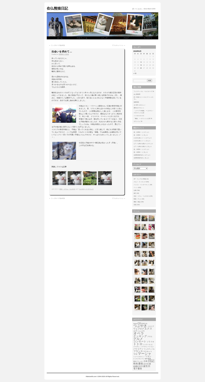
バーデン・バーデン (140, 346)
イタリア (150, 326)
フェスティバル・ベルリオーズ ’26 (144, 91)
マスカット (147, 351)
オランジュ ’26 (138, 121)
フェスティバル (149, 349)
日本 (146, 361)
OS (146, 323)
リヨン (148, 356)
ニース (145, 344)
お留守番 (71, 182)
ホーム (60, 38)
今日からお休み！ (105, 182)
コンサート (139, 341)
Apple (135, 323)
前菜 (149, 359)
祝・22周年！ (138, 132)
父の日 (146, 364)
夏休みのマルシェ (139, 107)
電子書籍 (137, 368)
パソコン (151, 346)
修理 (146, 358)
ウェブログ (138, 329)
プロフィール (82, 38)
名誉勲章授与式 (138, 155)
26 (141, 68)
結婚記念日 (138, 366)
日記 (151, 361)
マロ (135, 354)
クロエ (149, 336)
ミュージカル (137, 356)
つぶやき (82, 189)
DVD (143, 324)
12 (141, 62)
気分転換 (86, 182)
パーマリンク (89, 189)
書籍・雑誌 (137, 201)
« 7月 (134, 73)
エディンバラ (139, 331)
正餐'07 (55, 182)
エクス (148, 329)
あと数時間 (137, 94)
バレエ (150, 344)
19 (141, 65)
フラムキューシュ (118, 45)
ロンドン (141, 359)
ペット (136, 187)
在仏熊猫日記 (57, 8)
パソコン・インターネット (141, 184)
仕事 (135, 190)
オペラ (138, 333)
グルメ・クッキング (139, 181)
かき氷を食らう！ (139, 138)
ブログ (126, 38)
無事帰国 (136, 102)
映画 (135, 364)
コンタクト (148, 38)
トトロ (138, 344)
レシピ (135, 359)
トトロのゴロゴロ (139, 115)
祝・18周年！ (138, 149)
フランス (138, 351)
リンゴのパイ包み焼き (57, 45)
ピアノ (140, 349)
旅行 (135, 193)
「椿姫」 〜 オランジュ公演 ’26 (143, 118)
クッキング (140, 336)
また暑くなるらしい (139, 105)
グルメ (138, 339)
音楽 (135, 204)
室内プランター (138, 361)
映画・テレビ (138, 199)
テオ (152, 342)
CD (139, 323)
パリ (135, 349)
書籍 (140, 363)
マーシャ (144, 354)
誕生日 (146, 366)
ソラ (148, 342)
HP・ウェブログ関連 (140, 179)
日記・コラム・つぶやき (67, 189)
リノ (143, 356)
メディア (104, 38)
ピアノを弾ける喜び (139, 143)
